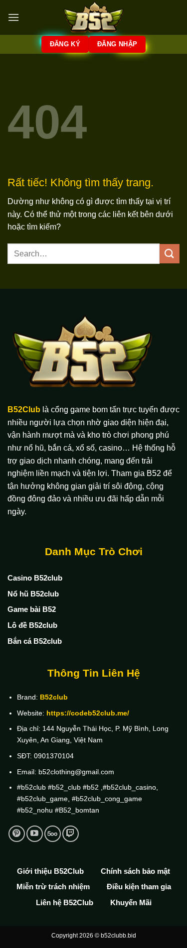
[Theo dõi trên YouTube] (34, 834)
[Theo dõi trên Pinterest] (16, 834)
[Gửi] (170, 253)
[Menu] (13, 17)
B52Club (23, 409)
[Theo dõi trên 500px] (52, 834)
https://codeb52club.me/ (87, 713)
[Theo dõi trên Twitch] (70, 834)
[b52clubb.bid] (94, 17)
